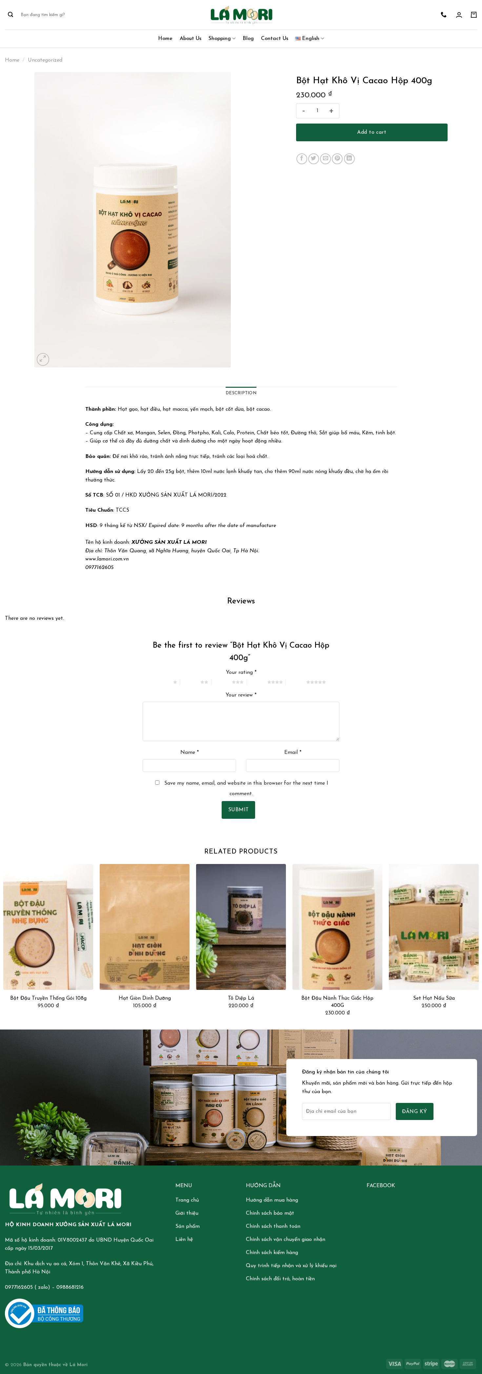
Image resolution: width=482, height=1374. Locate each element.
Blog (248, 38)
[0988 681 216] (444, 15)
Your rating (241, 672)
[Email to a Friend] (325, 158)
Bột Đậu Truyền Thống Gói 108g (48, 998)
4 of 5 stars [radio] (257, 682)
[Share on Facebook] (301, 158)
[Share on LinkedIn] (349, 158)
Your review (241, 695)
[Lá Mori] (241, 14)
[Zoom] (43, 359)
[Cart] (474, 15)
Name (189, 752)
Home (165, 38)
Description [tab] (241, 393)
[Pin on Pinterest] (337, 158)
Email (292, 752)
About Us (190, 38)
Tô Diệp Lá (241, 998)
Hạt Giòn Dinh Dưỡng (145, 998)
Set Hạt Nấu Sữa (434, 998)
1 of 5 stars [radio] (163, 682)
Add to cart (371, 132)
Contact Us (274, 38)
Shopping (220, 38)
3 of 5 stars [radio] (221, 682)
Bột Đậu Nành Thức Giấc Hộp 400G (337, 1002)
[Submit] (10, 14)
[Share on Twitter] (313, 158)
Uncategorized (45, 60)
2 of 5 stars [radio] (190, 682)
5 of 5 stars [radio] (296, 682)
